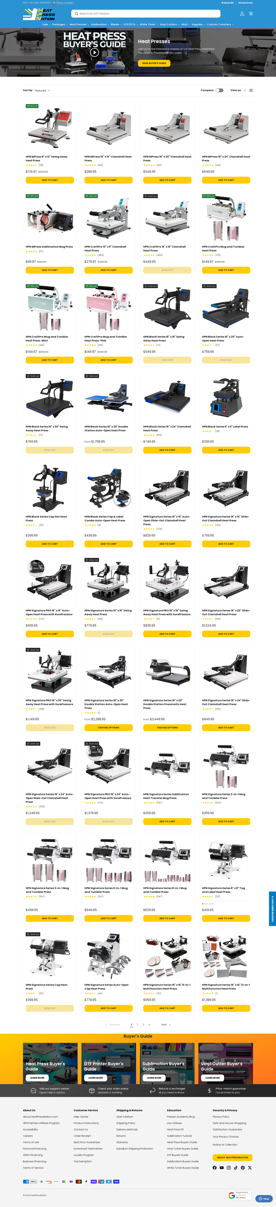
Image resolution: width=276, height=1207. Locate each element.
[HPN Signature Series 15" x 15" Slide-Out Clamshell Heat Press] (226, 488)
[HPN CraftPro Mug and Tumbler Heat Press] (226, 218)
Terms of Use (31, 1142)
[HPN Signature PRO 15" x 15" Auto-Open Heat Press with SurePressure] (50, 582)
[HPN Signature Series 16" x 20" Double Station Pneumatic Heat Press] (167, 672)
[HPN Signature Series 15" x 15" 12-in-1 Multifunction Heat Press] (226, 956)
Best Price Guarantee (87, 1142)
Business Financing (34, 1161)
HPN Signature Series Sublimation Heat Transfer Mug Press (166, 796)
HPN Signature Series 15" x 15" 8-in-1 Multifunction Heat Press (166, 987)
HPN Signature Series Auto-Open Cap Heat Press (106, 987)
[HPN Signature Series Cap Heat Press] (50, 956)
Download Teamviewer (88, 1148)
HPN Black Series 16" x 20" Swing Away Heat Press (47, 428)
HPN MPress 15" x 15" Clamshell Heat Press (108, 158)
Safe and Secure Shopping (229, 1123)
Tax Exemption (83, 1161)
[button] (251, 13)
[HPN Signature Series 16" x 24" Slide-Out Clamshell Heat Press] (226, 672)
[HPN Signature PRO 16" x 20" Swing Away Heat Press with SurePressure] (50, 672)
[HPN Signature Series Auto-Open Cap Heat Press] (108, 956)
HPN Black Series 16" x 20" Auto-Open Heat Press (223, 338)
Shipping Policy (125, 1123)
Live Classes (174, 1123)
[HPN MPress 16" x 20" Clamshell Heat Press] (167, 128)
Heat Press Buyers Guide (182, 1142)
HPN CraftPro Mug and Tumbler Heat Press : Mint (47, 338)
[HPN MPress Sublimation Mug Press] (50, 218)
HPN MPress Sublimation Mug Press (49, 247)
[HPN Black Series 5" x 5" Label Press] (226, 398)
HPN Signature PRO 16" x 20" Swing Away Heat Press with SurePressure (49, 702)
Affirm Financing (33, 1155)
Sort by (28, 90)
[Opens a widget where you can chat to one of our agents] (264, 1199)
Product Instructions (86, 1123)
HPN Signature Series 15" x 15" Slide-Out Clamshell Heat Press (225, 518)
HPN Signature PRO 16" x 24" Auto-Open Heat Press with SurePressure (107, 796)
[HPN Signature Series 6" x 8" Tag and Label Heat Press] (226, 860)
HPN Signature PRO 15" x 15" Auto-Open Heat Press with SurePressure (49, 612)
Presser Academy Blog (181, 1117)
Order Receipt (82, 1136)
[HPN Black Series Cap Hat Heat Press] (50, 488)
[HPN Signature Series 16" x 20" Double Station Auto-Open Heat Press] (108, 672)
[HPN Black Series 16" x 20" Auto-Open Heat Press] (226, 308)
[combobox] (145, 14)
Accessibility (30, 1129)
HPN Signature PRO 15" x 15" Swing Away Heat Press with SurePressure (167, 612)
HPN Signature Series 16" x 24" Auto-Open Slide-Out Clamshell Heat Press (50, 798)
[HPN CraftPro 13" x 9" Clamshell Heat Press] (108, 218)
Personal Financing (34, 1148)
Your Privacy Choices (226, 1137)
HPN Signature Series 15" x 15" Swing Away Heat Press (108, 612)
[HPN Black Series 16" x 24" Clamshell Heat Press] (167, 398)
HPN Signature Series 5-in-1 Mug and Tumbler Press (106, 890)
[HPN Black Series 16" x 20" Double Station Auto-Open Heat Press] (108, 398)
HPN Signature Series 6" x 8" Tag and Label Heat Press (223, 890)
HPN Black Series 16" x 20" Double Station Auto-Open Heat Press (106, 428)
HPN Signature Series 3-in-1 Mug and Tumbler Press (47, 890)
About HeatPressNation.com (40, 1117)
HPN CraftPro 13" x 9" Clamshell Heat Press (105, 248)
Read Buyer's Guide (154, 63)
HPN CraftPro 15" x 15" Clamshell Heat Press (164, 248)
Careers (28, 1136)
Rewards (228, 3)
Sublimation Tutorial (179, 1136)
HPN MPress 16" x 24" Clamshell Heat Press (226, 158)
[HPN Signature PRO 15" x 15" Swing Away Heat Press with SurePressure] (167, 582)
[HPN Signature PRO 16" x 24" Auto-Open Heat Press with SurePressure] (108, 766)
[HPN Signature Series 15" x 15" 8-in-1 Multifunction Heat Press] (167, 956)
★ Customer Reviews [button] (272, 909)
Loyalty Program (84, 1155)
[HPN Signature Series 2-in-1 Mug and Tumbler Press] (226, 766)
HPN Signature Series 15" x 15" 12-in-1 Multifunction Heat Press (226, 987)
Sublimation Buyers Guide (183, 1161)
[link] (112, 1025)
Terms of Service (33, 1168)
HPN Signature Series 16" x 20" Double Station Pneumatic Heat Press (164, 704)
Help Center (81, 1117)
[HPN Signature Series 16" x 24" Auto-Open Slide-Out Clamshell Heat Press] (50, 766)
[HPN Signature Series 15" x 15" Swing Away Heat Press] (108, 582)
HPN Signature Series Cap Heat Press (46, 987)
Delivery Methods (127, 1129)
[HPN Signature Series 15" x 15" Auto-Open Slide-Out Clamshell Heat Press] (167, 488)
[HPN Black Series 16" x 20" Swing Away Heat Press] (50, 398)
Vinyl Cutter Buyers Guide (182, 1148)
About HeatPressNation (232, 1157)
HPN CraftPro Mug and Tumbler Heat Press (223, 248)
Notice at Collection (225, 1144)
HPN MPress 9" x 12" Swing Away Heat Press (47, 158)
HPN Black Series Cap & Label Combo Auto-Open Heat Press (104, 518)
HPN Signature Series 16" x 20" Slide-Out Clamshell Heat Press (226, 612)
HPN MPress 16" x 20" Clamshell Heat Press (167, 158)
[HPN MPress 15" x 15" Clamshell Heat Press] (108, 128)
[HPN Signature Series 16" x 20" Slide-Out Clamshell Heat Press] (226, 582)
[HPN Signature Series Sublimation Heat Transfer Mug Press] (167, 766)
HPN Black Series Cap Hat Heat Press (46, 518)
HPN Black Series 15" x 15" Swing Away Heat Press (163, 338)
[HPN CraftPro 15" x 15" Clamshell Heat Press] (167, 218)
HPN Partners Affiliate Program (41, 1123)
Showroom (245, 3)
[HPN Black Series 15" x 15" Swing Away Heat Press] (167, 308)
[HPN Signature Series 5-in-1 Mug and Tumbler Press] (108, 860)
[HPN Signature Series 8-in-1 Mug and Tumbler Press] (167, 860)
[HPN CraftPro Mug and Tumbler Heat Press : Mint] (50, 308)
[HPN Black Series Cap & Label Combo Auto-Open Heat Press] (108, 488)
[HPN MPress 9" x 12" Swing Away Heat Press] (50, 128)
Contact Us (81, 1129)
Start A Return (124, 1117)
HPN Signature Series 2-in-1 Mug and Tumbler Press (223, 796)
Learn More (37, 1077)
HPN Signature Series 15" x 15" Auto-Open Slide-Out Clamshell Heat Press (166, 520)
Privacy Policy (221, 1117)
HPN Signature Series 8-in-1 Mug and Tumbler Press (165, 890)
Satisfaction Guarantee (227, 1129)
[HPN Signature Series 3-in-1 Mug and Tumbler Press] (50, 860)
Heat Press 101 (175, 1129)
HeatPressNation (38, 1195)
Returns (121, 1136)
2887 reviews (240, 1197)
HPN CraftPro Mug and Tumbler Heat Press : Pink (105, 338)
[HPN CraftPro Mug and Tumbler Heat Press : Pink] (108, 308)
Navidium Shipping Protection (134, 1148)
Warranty (122, 1142)
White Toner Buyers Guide (183, 1168)
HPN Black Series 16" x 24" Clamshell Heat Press (167, 428)
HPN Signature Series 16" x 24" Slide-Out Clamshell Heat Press (226, 702)
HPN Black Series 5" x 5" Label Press (225, 426)
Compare (207, 90)
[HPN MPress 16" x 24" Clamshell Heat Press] (226, 128)
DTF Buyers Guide (177, 1155)
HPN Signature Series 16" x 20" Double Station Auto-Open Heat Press (106, 704)
